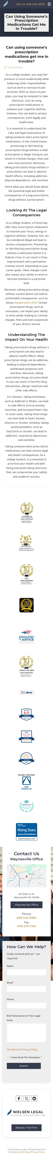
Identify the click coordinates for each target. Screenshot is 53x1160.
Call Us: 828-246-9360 (30, 4)
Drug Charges (16, 67)
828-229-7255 (26, 926)
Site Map (25, 1152)
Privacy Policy (30, 1049)
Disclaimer (13, 1049)
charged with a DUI (25, 302)
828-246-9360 (26, 917)
